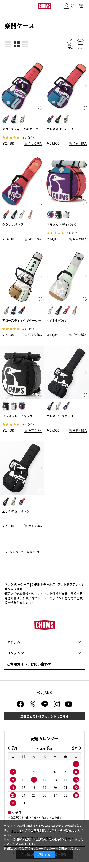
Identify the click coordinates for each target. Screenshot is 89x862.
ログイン (66, 6)
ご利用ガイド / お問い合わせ (29, 663)
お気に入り (73, 6)
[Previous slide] (3, 85)
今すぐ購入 (35, 143)
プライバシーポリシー (40, 848)
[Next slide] (41, 85)
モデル (69, 47)
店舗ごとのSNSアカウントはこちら (44, 716)
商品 (80, 47)
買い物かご (81, 6)
